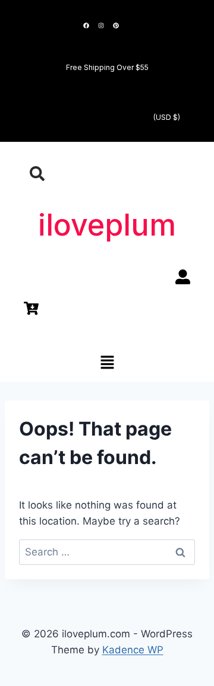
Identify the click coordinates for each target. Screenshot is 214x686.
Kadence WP (132, 650)
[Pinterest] (116, 25)
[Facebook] (86, 25)
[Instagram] (101, 25)
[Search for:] (107, 552)
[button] (107, 363)
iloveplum (107, 225)
